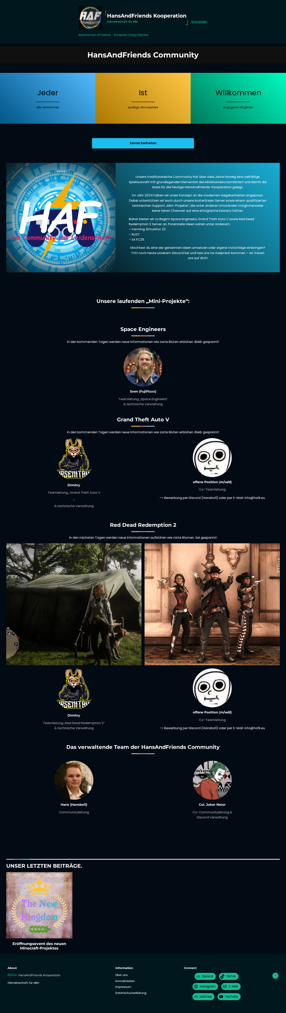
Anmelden (199, 21)
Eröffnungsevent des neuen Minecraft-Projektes (39, 946)
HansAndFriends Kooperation (146, 15)
